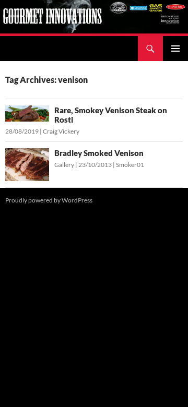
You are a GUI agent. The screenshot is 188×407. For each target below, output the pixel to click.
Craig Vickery (61, 131)
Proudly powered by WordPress (48, 200)
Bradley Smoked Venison (99, 153)
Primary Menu (175, 48)
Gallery (64, 165)
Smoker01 (130, 165)
